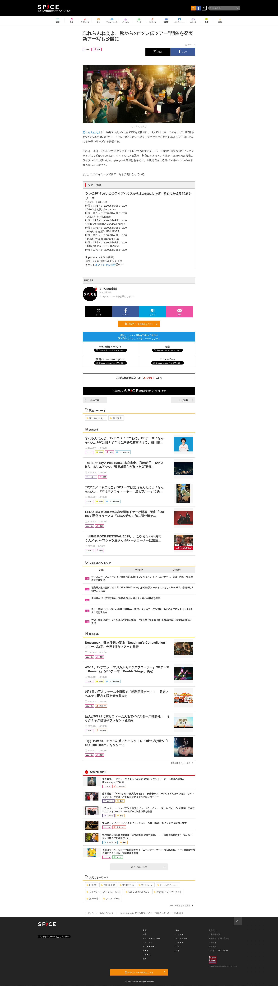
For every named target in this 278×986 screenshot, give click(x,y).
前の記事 (94, 400)
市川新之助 (128, 884)
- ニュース (179, 934)
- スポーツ (146, 954)
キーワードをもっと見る (179, 905)
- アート (145, 950)
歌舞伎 (92, 884)
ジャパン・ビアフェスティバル (105, 891)
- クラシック (147, 942)
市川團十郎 (109, 884)
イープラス (89, 912)
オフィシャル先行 (105, 264)
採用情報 (212, 942)
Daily (101, 569)
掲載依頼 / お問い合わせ (219, 938)
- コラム (178, 946)
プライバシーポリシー (218, 950)
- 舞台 (144, 934)
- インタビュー (181, 938)
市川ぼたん (147, 884)
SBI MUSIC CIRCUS (138, 891)
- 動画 (177, 930)
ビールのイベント (169, 884)
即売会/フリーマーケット (169, 891)
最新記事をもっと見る (180, 762)
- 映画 (144, 958)
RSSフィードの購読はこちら (140, 323)
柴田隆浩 (117, 418)
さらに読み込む (139, 866)
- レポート (179, 942)
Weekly (139, 569)
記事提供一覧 (214, 934)
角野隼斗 (93, 898)
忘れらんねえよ (92, 132)
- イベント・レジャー (151, 938)
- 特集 (177, 950)
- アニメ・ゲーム (149, 946)
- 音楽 (144, 930)
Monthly (176, 569)
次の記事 (183, 400)
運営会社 (212, 930)
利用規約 (212, 946)
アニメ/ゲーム (113, 898)
